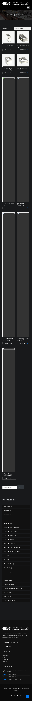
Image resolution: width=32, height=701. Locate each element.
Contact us (5, 659)
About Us (4, 657)
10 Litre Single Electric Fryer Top (23, 46)
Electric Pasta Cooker (11, 547)
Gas (5, 560)
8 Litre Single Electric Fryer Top (23, 339)
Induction (7, 580)
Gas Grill (7, 572)
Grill (5, 576)
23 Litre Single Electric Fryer (21, 204)
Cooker (6, 519)
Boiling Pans (8, 507)
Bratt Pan (7, 511)
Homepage (5, 655)
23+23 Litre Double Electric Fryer (7, 339)
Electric (6, 523)
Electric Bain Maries (10, 527)
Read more (8, 49)
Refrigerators (8, 592)
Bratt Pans (7, 515)
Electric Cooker (9, 535)
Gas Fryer (7, 568)
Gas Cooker (7, 564)
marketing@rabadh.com (14, 679)
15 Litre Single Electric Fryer (8, 204)
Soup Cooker (8, 596)
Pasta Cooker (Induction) (12, 588)
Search (21, 487)
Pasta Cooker (8, 584)
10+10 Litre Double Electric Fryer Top (7, 69)
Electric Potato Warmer (12, 551)
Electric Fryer (8, 539)
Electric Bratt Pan (10, 531)
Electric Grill (8, 543)
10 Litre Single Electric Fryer (8, 46)
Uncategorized (9, 600)
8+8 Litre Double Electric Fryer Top (7, 474)
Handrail (4, 661)
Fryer (6, 555)
